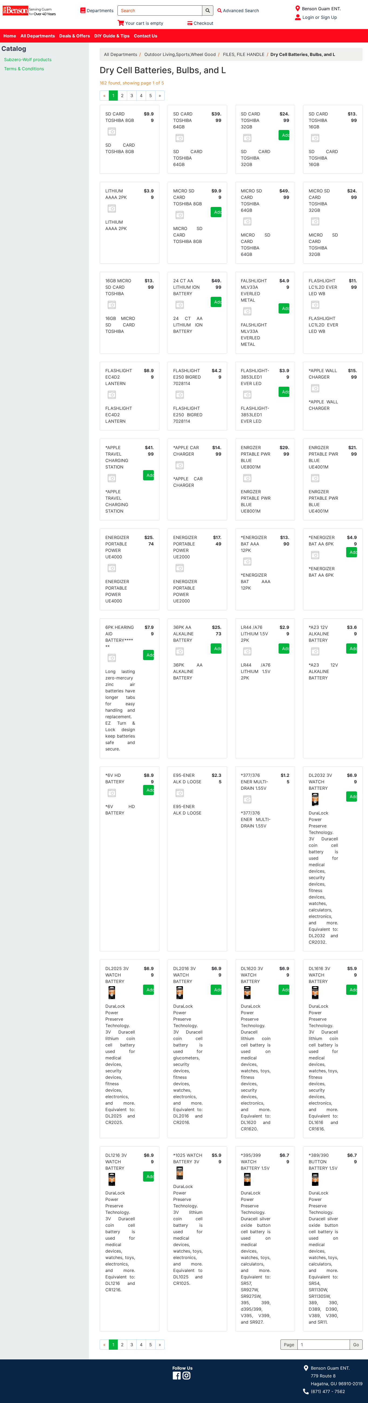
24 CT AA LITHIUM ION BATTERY (186, 287)
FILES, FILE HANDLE (244, 54)
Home (10, 35)
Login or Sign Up (320, 17)
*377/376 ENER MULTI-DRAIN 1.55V (254, 782)
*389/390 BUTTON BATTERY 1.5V (323, 1161)
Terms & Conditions (24, 68)
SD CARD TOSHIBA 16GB (318, 120)
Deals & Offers (74, 35)
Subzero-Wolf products (27, 59)
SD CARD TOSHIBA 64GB (183, 120)
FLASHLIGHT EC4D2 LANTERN (118, 377)
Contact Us (145, 35)
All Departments (37, 35)
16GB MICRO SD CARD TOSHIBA (118, 287)
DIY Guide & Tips (112, 35)
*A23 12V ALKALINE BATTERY (319, 634)
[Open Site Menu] (297, 8)
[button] (111, 132)
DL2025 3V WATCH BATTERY (117, 975)
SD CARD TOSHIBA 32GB (250, 120)
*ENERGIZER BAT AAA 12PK (254, 544)
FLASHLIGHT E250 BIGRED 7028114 (187, 377)
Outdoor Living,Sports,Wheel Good (180, 54)
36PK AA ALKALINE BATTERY (183, 634)
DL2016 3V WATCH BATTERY (184, 975)
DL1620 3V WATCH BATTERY (252, 975)
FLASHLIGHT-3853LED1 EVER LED (255, 377)
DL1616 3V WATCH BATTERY (319, 975)
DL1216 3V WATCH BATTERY (116, 1161)
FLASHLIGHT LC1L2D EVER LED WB (323, 287)
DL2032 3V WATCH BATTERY (320, 782)
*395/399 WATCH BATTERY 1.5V (255, 1161)
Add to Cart (285, 135)
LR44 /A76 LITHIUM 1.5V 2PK (254, 634)
